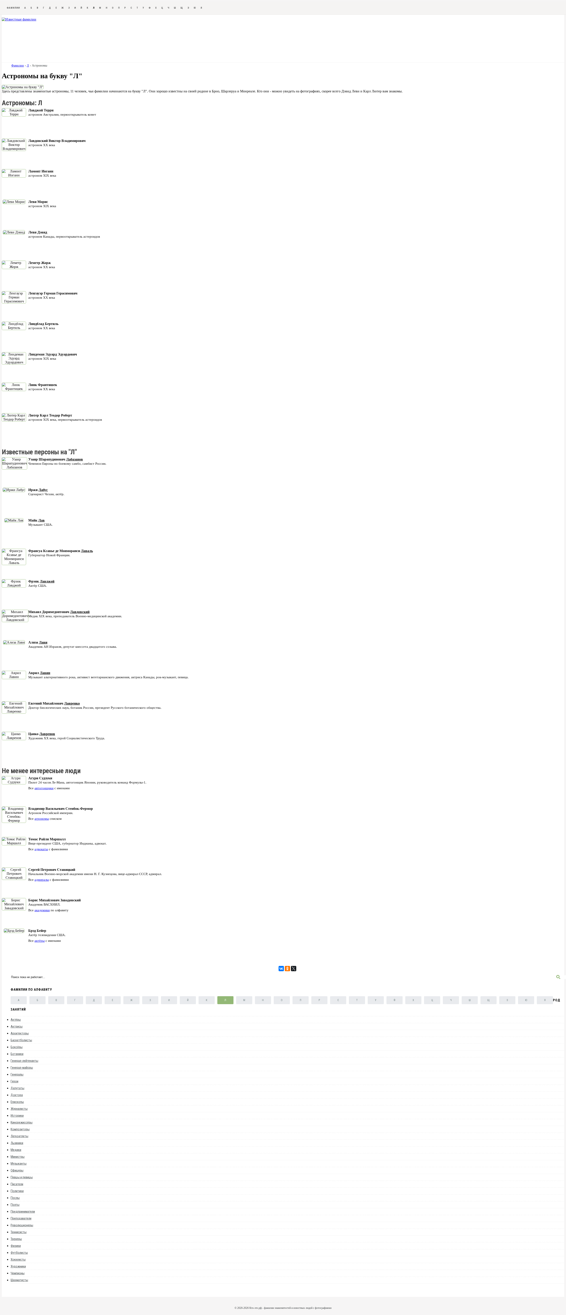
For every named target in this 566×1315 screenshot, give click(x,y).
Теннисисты (19, 1232)
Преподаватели (21, 1218)
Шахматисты (19, 1280)
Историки (17, 1116)
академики (42, 910)
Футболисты (19, 1253)
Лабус (43, 490)
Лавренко (72, 703)
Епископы (17, 1102)
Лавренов (47, 734)
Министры (18, 1157)
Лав (41, 520)
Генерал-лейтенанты (24, 1061)
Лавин (45, 673)
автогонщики (44, 788)
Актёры (16, 1020)
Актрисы (17, 1026)
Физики (16, 1246)
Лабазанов (74, 459)
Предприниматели (23, 1212)
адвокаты (41, 849)
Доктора (17, 1095)
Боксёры (17, 1047)
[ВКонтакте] (281, 968)
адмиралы (41, 879)
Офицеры (17, 1170)
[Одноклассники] (287, 968)
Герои (14, 1081)
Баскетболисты (21, 1040)
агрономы (41, 818)
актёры (39, 940)
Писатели (17, 1184)
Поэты (15, 1205)
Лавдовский (80, 612)
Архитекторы (20, 1033)
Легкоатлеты (19, 1136)
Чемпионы (18, 1273)
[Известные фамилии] (19, 19)
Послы (15, 1198)
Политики (17, 1191)
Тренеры (16, 1239)
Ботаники (17, 1054)
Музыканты (19, 1164)
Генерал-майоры (22, 1068)
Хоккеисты (18, 1259)
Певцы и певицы (22, 1177)
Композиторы (20, 1129)
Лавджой (47, 581)
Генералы (17, 1074)
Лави (43, 642)
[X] (293, 968)
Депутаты (17, 1088)
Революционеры (22, 1225)
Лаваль (87, 551)
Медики (16, 1150)
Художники (18, 1266)
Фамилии (13, 7)
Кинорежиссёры (22, 1122)
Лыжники (17, 1143)
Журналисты (19, 1109)
